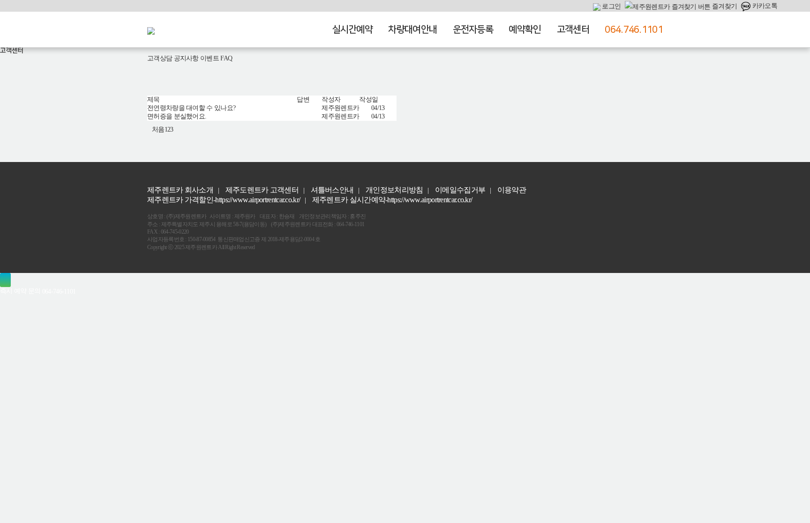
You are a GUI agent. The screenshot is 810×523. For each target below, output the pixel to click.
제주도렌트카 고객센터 (262, 190)
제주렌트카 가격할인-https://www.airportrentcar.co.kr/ (223, 200)
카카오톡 (763, 5)
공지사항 (186, 58)
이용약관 (511, 190)
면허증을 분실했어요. (176, 116)
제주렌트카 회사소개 (180, 190)
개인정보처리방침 (394, 190)
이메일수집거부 (460, 190)
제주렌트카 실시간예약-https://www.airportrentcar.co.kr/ (392, 200)
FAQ (226, 58)
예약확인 (525, 29)
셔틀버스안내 (332, 190)
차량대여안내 (412, 29)
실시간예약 (352, 29)
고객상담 (159, 58)
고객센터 (573, 29)
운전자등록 (473, 29)
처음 (158, 129)
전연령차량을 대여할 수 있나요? (191, 107)
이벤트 (209, 58)
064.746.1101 (634, 29)
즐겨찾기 (724, 6)
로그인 (610, 6)
